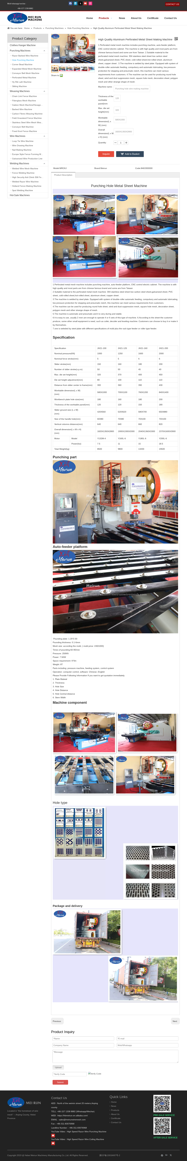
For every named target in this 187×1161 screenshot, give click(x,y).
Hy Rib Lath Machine (21, 82)
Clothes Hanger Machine (23, 45)
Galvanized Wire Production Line (27, 158)
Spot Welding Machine (22, 190)
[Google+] (166, 1155)
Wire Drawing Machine (22, 145)
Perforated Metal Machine (24, 77)
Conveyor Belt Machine (23, 127)
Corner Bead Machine (22, 64)
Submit (60, 1082)
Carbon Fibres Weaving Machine (27, 114)
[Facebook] (70, 3)
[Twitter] (80, 3)
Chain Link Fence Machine (24, 96)
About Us (115, 1114)
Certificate (115, 1118)
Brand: (97, 168)
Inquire (106, 154)
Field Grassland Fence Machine (27, 118)
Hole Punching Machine (23, 60)
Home (114, 1102)
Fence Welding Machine (23, 173)
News (113, 1106)
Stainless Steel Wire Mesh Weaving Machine (30, 122)
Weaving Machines (20, 91)
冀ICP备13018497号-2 (109, 1155)
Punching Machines (20, 50)
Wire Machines (17, 136)
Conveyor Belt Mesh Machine (25, 73)
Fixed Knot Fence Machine (24, 131)
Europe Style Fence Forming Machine (29, 154)
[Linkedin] (75, 3)
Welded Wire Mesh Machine (25, 168)
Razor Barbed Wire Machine (25, 56)
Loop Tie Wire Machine (22, 141)
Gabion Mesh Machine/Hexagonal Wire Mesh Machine (30, 105)
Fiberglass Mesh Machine (24, 100)
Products (115, 1110)
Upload (58, 1067)
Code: (138, 168)
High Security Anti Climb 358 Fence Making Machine (30, 177)
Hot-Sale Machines (20, 195)
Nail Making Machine (21, 150)
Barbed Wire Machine (22, 109)
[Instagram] (90, 3)
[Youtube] (85, 3)
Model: (56, 168)
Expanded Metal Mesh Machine (26, 69)
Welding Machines (19, 163)
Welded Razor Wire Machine (25, 181)
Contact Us (116, 1122)
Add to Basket (132, 154)
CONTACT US (172, 4)
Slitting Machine (19, 86)
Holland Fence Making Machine (26, 186)
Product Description (63, 175)
